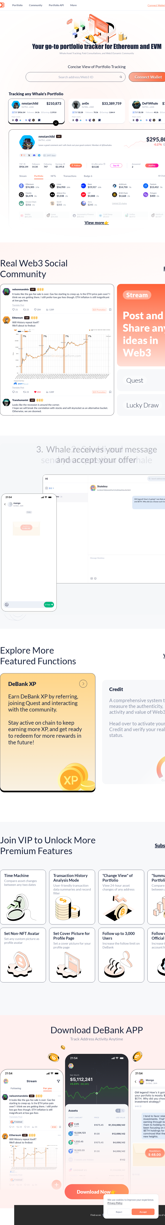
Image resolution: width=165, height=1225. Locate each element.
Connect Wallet (156, 5)
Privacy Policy (114, 1202)
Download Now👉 (96, 1192)
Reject (119, 1212)
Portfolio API (56, 5)
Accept (143, 1212)
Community (35, 5)
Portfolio (17, 5)
